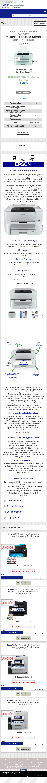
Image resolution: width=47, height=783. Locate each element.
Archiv (39, 760)
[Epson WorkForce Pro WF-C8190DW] (23, 56)
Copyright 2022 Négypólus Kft (11, 773)
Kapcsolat (15, 760)
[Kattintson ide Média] (14, 158)
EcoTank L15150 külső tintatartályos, (26, 589)
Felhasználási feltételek (35, 765)
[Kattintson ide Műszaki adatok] (23, 158)
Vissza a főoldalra (39, 24)
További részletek (23, 133)
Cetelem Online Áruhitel (11, 763)
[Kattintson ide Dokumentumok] (32, 158)
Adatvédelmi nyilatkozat (19, 765)
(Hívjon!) (23, 82)
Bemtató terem (24, 763)
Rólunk (33, 763)
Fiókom (7, 760)
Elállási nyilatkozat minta (31, 767)
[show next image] (41, 298)
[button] (42, 314)
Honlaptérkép (31, 760)
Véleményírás (23, 145)
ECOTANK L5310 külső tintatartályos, (26, 534)
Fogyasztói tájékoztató (15, 767)
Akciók (22, 760)
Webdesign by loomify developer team (33, 776)
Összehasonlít (25, 583)
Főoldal (3, 23)
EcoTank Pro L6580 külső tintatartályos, (26, 645)
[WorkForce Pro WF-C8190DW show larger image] (23, 359)
